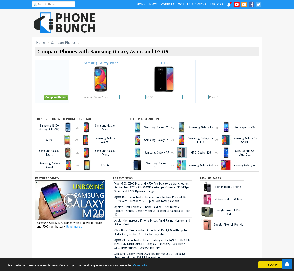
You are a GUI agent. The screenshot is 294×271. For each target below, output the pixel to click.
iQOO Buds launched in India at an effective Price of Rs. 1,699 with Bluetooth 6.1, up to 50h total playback (150, 199)
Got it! (273, 264)
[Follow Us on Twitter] (258, 5)
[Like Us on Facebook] (251, 5)
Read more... (74, 226)
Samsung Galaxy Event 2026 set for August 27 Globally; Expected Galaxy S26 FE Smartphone (149, 255)
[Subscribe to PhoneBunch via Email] (244, 5)
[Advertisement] (189, 23)
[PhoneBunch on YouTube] (236, 5)
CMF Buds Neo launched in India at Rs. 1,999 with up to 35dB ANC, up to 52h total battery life (150, 232)
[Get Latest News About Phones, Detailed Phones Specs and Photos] (43, 23)
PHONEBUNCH (75, 22)
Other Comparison (144, 119)
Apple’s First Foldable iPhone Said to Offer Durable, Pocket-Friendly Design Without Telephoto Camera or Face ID (152, 210)
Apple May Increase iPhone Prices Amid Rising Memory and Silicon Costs (152, 222)
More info (139, 264)
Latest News (123, 178)
